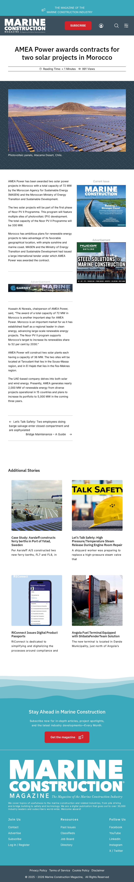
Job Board (67, 839)
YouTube (115, 833)
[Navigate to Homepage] (25, 26)
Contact (13, 827)
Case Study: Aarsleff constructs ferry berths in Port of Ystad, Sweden (33, 541)
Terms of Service (59, 870)
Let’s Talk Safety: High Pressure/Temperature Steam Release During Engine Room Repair (97, 541)
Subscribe (78, 25)
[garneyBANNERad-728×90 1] (40, 291)
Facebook (115, 827)
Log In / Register (19, 845)
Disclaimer (98, 870)
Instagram (115, 845)
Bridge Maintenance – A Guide (46, 434)
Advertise (14, 833)
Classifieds (68, 833)
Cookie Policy (80, 870)
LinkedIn (114, 839)
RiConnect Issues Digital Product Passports (34, 634)
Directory (66, 845)
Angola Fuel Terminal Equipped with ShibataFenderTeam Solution (96, 634)
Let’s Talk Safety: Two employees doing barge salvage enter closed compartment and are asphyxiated (39, 426)
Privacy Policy (38, 870)
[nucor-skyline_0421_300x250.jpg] (101, 282)
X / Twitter (116, 850)
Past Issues (68, 827)
